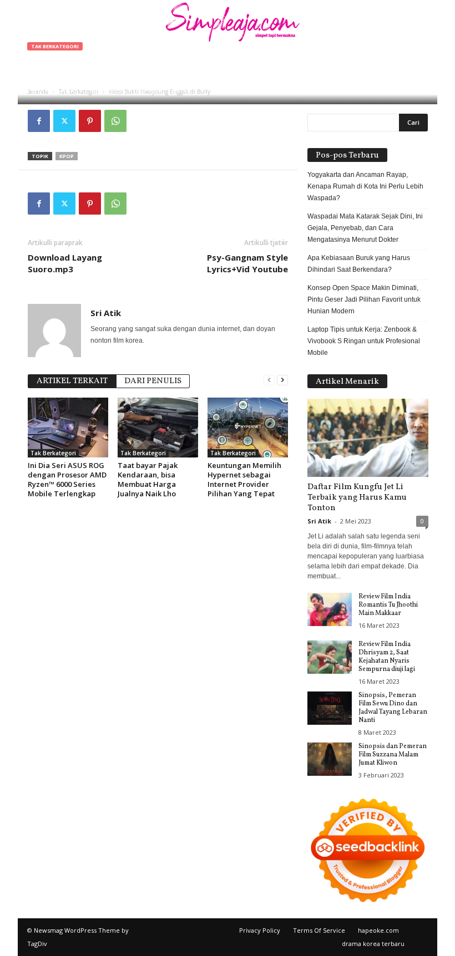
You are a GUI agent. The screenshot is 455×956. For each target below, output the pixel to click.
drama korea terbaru (373, 943)
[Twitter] (64, 121)
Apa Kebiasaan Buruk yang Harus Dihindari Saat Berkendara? (358, 263)
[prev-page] (269, 380)
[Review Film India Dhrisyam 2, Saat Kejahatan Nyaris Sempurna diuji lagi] (329, 657)
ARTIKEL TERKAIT (72, 381)
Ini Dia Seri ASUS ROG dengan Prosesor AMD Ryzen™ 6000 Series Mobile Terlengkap (67, 479)
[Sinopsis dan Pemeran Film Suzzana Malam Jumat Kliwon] (329, 759)
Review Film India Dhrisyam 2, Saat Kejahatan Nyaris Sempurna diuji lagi (386, 657)
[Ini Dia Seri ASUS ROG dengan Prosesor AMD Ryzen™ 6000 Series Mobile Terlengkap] (68, 427)
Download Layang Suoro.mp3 (65, 263)
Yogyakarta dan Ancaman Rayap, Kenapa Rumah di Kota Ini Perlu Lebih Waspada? (365, 186)
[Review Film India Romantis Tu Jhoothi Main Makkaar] (329, 609)
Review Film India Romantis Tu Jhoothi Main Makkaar (388, 605)
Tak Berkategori (55, 46)
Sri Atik (62, 90)
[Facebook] (39, 121)
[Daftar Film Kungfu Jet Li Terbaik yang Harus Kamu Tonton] (367, 438)
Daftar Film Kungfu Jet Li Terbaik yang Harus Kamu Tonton (357, 497)
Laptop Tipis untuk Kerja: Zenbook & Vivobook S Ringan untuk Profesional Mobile (363, 341)
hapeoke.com (378, 930)
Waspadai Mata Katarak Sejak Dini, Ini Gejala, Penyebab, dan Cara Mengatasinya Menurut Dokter (365, 227)
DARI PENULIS (152, 381)
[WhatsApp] (115, 121)
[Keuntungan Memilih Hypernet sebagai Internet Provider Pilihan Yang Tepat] (248, 427)
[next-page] (282, 380)
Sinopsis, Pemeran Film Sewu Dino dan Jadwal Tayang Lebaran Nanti (392, 708)
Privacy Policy (259, 930)
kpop (66, 156)
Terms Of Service (319, 930)
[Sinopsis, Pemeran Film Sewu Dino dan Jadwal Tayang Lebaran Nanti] (329, 708)
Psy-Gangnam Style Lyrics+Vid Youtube (247, 263)
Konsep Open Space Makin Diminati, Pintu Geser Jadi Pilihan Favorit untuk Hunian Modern (364, 299)
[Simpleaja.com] (227, 25)
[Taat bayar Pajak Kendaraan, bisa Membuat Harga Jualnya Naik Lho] (158, 427)
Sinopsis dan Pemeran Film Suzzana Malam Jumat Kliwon (392, 754)
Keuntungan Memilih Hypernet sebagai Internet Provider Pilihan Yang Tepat (244, 479)
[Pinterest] (90, 121)
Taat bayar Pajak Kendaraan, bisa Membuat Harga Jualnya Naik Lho (148, 479)
